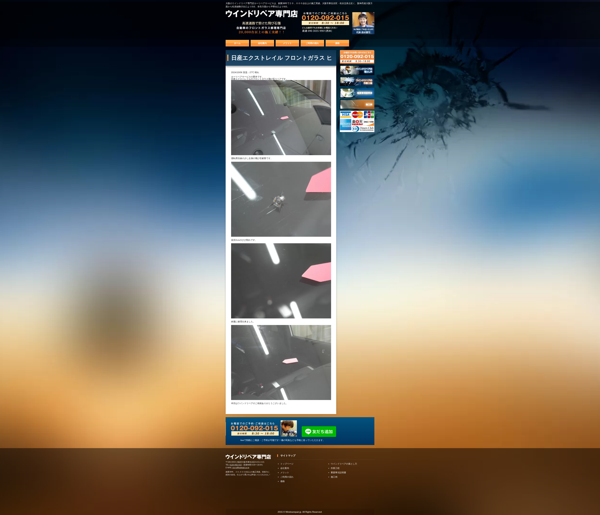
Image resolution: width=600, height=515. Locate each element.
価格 (337, 43)
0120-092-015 (236, 465)
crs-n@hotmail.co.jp (240, 468)
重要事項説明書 (338, 472)
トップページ (286, 464)
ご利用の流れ (312, 43)
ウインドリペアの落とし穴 (344, 464)
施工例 (334, 477)
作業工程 (335, 468)
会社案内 (262, 43)
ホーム (237, 43)
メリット (287, 43)
